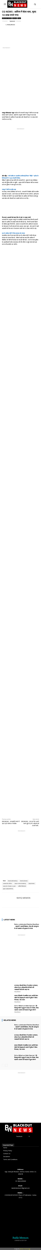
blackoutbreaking (12, 881)
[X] (15, 30)
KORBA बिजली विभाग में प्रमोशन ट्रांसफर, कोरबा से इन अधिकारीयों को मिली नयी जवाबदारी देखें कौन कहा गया (26, 987)
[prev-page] (3, 1065)
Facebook (19, 1136)
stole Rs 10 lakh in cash (9, 886)
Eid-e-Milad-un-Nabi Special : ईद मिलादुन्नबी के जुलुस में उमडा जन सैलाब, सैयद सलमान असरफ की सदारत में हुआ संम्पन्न (26, 1008)
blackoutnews (23, 881)
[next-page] (6, 1065)
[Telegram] (29, 30)
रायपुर (19, 18)
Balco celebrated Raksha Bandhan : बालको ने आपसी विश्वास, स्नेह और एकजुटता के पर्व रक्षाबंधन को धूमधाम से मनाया (26, 926)
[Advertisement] (20, 151)
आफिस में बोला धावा (22, 886)
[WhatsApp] (24, 30)
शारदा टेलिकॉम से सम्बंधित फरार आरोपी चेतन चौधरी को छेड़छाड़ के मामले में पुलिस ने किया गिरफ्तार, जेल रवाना (26, 998)
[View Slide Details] (20, 323)
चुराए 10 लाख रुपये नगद (8, 888)
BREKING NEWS (6, 18)
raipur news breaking (20, 883)
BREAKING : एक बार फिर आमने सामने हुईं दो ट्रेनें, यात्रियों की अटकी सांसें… (30, 824)
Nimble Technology (25, 1249)
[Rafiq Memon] (4, 24)
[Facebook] (10, 30)
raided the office (7, 883)
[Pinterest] (19, 30)
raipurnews (31, 883)
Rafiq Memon (11, 24)
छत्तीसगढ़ (14, 18)
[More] (33, 30)
